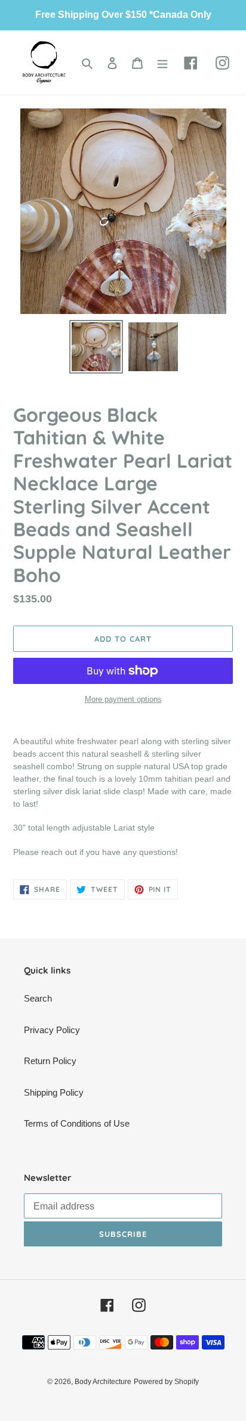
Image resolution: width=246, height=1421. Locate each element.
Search (38, 998)
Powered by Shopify (166, 1382)
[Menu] (162, 63)
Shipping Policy (54, 1092)
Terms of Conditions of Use (77, 1123)
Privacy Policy (52, 1030)
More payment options (123, 699)
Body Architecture (103, 1382)
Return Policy (50, 1061)
